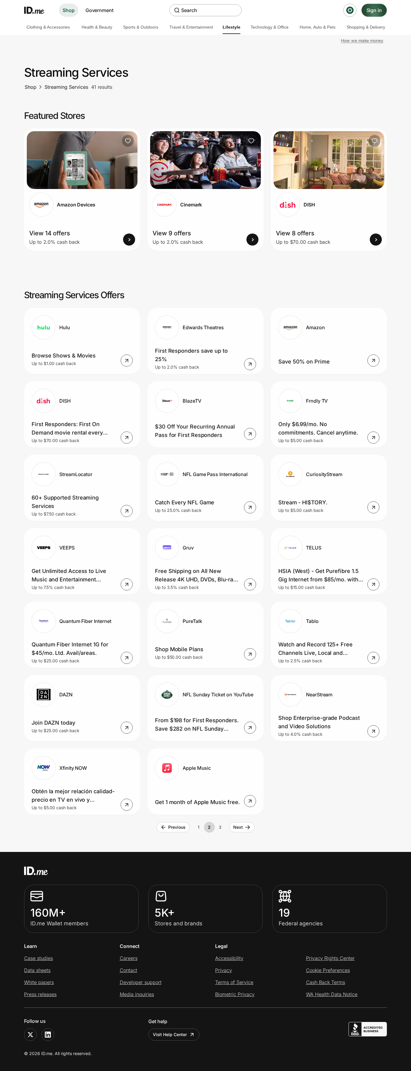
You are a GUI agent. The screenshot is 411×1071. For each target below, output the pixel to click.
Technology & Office (270, 27)
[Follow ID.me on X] (30, 1034)
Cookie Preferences (328, 970)
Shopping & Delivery (366, 27)
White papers (39, 982)
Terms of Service (234, 982)
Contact (128, 970)
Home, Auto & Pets (317, 27)
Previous (176, 827)
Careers (129, 958)
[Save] (128, 141)
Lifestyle (231, 27)
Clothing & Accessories (48, 27)
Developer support (141, 982)
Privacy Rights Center (330, 958)
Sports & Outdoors (140, 27)
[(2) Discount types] (350, 10)
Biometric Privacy (235, 994)
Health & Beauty (97, 27)
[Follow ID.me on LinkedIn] (48, 1034)
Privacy (223, 970)
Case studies (38, 958)
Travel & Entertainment (191, 27)
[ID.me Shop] (38, 10)
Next (238, 827)
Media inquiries (137, 994)
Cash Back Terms (325, 982)
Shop (69, 10)
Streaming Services (66, 87)
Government (99, 10)
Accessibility (229, 958)
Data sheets (37, 970)
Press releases (40, 994)
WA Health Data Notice (331, 994)
